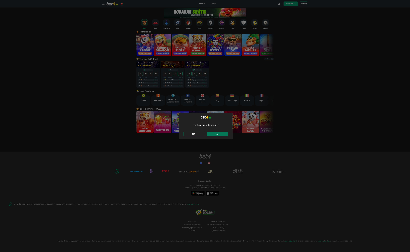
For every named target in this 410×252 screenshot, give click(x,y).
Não (194, 134)
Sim (217, 134)
